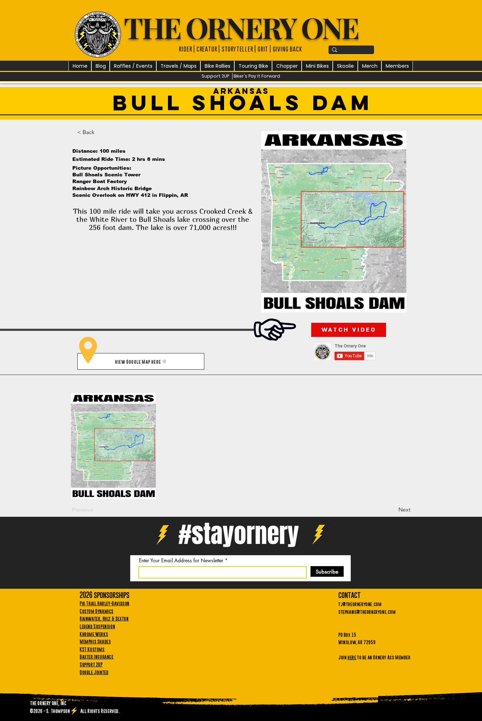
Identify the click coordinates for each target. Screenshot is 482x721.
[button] (133, 66)
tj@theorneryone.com (359, 604)
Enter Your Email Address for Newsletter (181, 560)
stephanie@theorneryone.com (367, 611)
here (352, 657)
